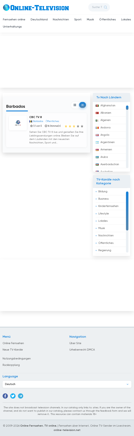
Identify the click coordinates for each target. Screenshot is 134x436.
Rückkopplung (11, 365)
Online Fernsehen (13, 343)
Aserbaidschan (109, 164)
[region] (111, 137)
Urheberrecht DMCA (82, 349)
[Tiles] (74, 105)
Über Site (75, 343)
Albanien (105, 113)
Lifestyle (103, 213)
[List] (82, 105)
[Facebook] (5, 396)
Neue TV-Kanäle (13, 349)
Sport (78, 19)
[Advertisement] (67, 61)
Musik (90, 19)
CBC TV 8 (35, 117)
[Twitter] (13, 396)
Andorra (105, 127)
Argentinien (107, 142)
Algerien (105, 120)
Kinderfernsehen (108, 206)
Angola (104, 135)
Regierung (104, 250)
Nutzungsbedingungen (17, 358)
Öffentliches (107, 19)
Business (103, 199)
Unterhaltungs (12, 26)
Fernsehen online (14, 19)
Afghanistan (107, 105)
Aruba (104, 157)
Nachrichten (61, 19)
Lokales (126, 19)
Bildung (102, 191)
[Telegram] (20, 396)
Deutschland (39, 19)
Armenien (106, 149)
